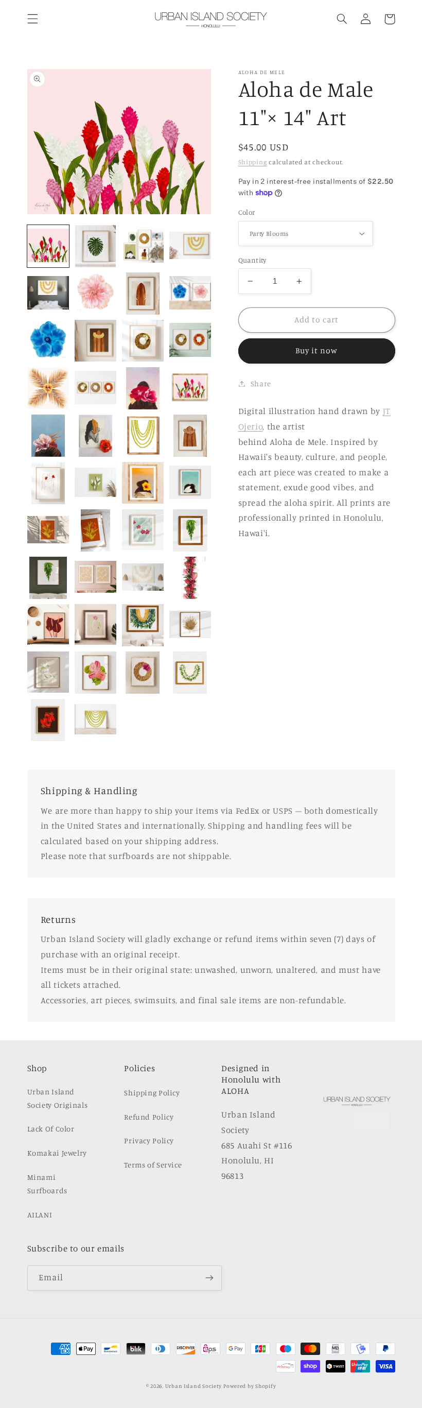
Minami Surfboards (47, 1184)
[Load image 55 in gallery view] (143, 483)
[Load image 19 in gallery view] (143, 341)
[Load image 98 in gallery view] (190, 672)
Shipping (252, 162)
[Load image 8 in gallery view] (96, 293)
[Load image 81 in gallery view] (190, 625)
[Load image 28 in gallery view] (190, 388)
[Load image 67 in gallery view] (143, 578)
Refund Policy (148, 1116)
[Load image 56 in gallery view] (190, 483)
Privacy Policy (149, 1140)
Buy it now (316, 350)
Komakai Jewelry (57, 1152)
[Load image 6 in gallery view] (48, 293)
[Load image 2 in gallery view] (96, 246)
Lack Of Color (51, 1128)
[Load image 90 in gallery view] (143, 672)
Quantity (252, 260)
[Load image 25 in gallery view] (96, 388)
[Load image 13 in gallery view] (48, 341)
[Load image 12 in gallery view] (190, 293)
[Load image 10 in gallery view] (143, 293)
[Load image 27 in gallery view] (143, 388)
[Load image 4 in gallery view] (143, 246)
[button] (32, 19)
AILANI (39, 1214)
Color (246, 212)
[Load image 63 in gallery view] (48, 578)
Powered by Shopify (249, 1386)
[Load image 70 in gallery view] (48, 625)
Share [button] (261, 383)
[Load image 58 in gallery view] (48, 530)
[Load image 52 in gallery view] (96, 483)
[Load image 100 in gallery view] (48, 720)
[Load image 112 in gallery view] (96, 720)
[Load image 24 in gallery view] (48, 388)
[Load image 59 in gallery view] (96, 530)
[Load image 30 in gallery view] (48, 436)
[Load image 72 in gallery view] (96, 625)
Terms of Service (153, 1164)
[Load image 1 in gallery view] (48, 246)
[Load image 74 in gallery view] (143, 625)
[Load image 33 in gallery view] (190, 436)
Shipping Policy (152, 1092)
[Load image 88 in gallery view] (96, 672)
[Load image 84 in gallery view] (48, 672)
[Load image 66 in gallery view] (96, 578)
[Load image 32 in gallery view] (143, 436)
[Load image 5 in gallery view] (190, 246)
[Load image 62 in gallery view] (190, 530)
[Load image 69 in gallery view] (190, 578)
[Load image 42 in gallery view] (48, 483)
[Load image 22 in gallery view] (190, 341)
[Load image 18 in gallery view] (96, 341)
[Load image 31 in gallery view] (96, 436)
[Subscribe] (209, 1278)
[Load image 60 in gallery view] (143, 530)
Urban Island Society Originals (57, 1098)
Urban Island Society (193, 1386)
